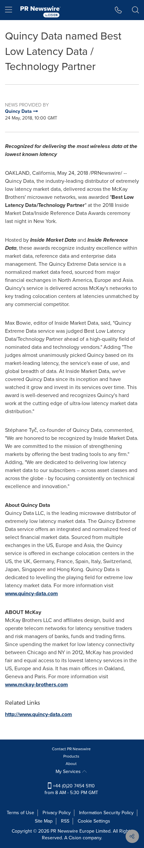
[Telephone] (118, 10)
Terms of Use (20, 812)
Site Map (44, 821)
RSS (65, 821)
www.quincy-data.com (31, 593)
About (71, 764)
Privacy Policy (57, 812)
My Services (69, 771)
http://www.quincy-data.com (38, 714)
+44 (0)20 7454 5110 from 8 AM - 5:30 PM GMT (71, 789)
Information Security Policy (106, 812)
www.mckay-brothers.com (36, 684)
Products (71, 756)
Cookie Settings (94, 821)
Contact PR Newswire (71, 749)
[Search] (135, 10)
